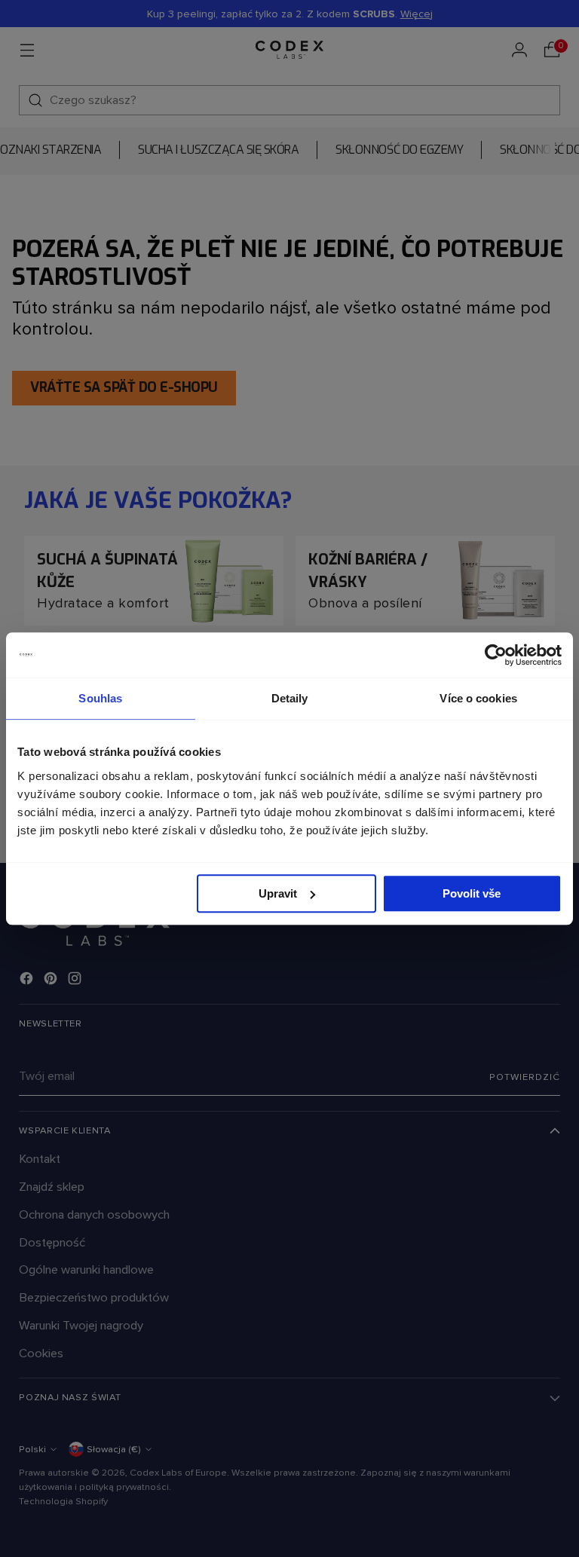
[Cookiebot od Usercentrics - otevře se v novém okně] (496, 655)
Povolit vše (472, 893)
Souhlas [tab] (100, 698)
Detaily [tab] (289, 698)
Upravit (278, 893)
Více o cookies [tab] (478, 698)
